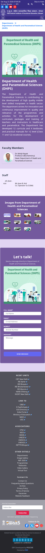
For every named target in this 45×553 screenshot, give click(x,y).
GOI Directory (21, 409)
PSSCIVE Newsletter (9, 504)
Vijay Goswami (27, 545)
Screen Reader (6, 4)
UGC (22, 419)
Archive (22, 486)
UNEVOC (21, 442)
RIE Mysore (21, 389)
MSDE (21, 435)
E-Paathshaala (21, 407)
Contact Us (22, 481)
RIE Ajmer (22, 382)
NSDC (22, 417)
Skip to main (39, 2)
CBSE (22, 404)
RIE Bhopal (22, 384)
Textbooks (22, 465)
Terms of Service (22, 491)
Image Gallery (22, 458)
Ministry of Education (21, 414)
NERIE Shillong (22, 392)
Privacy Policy (22, 488)
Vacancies (22, 493)
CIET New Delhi (22, 379)
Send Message (22, 354)
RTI (17, 4)
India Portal (21, 412)
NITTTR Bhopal (22, 445)
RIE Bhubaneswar (22, 387)
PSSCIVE (30, 547)
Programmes (22, 463)
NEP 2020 (22, 460)
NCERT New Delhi (22, 394)
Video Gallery (22, 468)
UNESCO (21, 440)
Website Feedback (22, 496)
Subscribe (23, 513)
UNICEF (22, 437)
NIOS (22, 432)
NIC (26, 550)
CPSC (22, 430)
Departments (22, 455)
